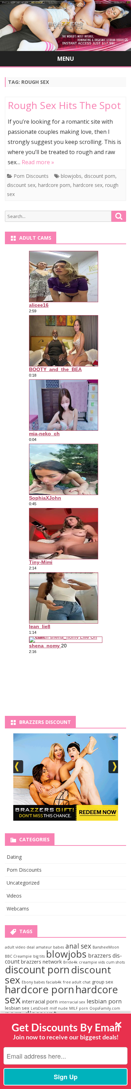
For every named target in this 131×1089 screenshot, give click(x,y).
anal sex (78, 946)
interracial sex (72, 1002)
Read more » (38, 162)
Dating (14, 857)
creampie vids (92, 962)
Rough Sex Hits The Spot (64, 105)
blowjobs (71, 176)
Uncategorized (23, 882)
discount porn (99, 176)
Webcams (18, 908)
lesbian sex (17, 1008)
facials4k (53, 982)
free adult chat (76, 982)
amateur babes (50, 947)
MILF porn (78, 1008)
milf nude (59, 1008)
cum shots (115, 962)
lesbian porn (104, 1001)
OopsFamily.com (104, 1008)
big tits (39, 956)
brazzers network (41, 961)
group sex (102, 982)
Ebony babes (33, 982)
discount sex (21, 185)
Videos (14, 895)
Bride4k (70, 962)
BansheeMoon (106, 947)
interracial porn (40, 1001)
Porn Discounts (31, 176)
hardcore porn (54, 185)
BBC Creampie (18, 956)
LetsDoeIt (39, 1008)
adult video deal (20, 947)
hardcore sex (87, 185)
